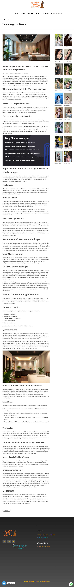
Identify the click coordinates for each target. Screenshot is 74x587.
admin (12, 73)
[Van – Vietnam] (59, 69)
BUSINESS (26, 73)
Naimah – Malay (67, 90)
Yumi (56, 46)
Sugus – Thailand (58, 90)
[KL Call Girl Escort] (37, 4)
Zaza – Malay (57, 61)
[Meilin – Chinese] (59, 98)
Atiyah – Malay (67, 163)
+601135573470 (42, 538)
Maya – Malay (67, 105)
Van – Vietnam (58, 76)
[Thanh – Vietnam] (68, 69)
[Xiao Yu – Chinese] (68, 54)
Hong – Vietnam (67, 134)
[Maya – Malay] (68, 98)
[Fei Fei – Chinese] (68, 142)
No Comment (18, 73)
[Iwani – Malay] (59, 127)
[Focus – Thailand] (59, 142)
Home (5, 19)
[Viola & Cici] (68, 40)
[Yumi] (59, 40)
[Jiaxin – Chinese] (68, 112)
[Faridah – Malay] (59, 156)
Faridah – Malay (58, 163)
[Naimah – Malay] (68, 83)
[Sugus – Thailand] (59, 83)
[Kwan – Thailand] (59, 112)
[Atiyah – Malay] (68, 156)
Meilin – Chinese (58, 105)
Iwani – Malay (57, 134)
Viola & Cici (66, 46)
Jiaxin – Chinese (67, 119)
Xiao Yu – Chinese (67, 61)
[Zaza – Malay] (59, 54)
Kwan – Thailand (58, 119)
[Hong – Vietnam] (68, 127)
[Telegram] (4, 583)
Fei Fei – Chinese (67, 148)
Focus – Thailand (58, 148)
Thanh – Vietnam (67, 76)
